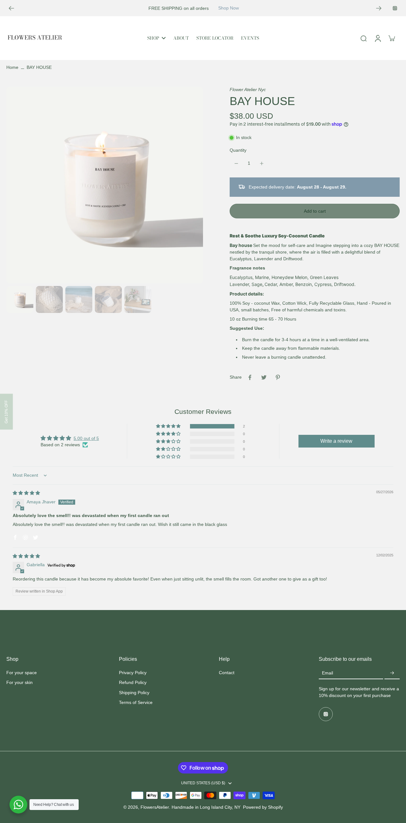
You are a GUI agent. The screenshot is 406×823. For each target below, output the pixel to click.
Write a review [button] (336, 441)
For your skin (19, 682)
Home (12, 67)
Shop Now (228, 7)
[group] (104, 185)
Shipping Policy (134, 692)
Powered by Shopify (263, 807)
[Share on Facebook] (250, 377)
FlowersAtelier (155, 807)
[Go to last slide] (11, 8)
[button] (315, 211)
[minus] (236, 163)
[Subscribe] (392, 673)
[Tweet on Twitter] (264, 377)
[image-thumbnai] (19, 299)
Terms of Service (136, 702)
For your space (21, 672)
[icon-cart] (391, 38)
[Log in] (377, 38)
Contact (226, 672)
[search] (363, 38)
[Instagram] (395, 8)
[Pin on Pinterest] (278, 377)
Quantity (238, 150)
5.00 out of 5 (86, 438)
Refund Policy (133, 682)
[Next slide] (378, 8)
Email (327, 673)
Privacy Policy (133, 672)
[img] (26, 492)
